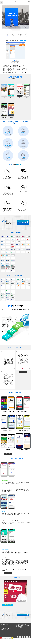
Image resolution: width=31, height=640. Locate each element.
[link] (15, 1)
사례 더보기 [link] (23, 371)
